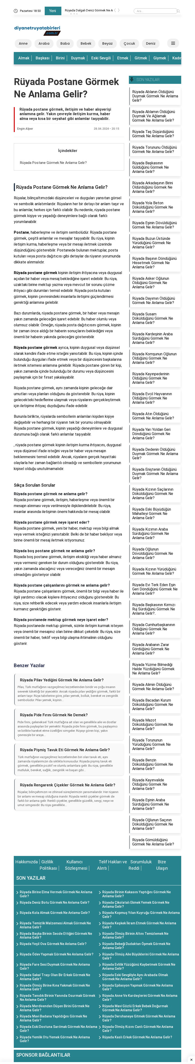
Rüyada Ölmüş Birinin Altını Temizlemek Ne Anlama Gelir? (135, 936)
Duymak (78, 58)
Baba (65, 43)
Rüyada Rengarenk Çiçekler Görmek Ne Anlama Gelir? (67, 785)
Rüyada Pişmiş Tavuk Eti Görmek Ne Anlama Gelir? (65, 750)
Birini (60, 58)
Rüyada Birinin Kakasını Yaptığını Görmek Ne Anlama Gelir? (136, 894)
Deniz (151, 43)
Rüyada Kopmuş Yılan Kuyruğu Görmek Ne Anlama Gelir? (141, 915)
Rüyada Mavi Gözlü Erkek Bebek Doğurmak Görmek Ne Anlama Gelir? (135, 1008)
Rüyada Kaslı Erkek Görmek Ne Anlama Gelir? (137, 1037)
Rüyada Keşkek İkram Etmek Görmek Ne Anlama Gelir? (139, 925)
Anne (23, 43)
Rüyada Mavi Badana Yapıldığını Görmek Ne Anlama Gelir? (53, 1018)
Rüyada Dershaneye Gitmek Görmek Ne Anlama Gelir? (138, 1018)
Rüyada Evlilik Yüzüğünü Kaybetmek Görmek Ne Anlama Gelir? (138, 966)
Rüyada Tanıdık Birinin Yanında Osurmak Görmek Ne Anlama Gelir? (57, 998)
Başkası (42, 58)
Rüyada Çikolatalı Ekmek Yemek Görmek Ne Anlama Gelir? (135, 904)
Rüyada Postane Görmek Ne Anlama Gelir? (53, 163)
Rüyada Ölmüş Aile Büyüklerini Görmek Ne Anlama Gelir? (140, 956)
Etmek (122, 58)
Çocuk (129, 43)
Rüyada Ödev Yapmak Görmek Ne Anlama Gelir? (56, 954)
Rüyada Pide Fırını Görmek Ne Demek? (54, 715)
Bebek (86, 43)
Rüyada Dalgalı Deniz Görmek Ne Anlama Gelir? (91, 11)
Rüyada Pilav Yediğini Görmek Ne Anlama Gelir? (62, 680)
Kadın (177, 58)
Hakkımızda (26, 861)
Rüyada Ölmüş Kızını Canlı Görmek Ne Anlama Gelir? (137, 1029)
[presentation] (115, 11)
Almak (23, 58)
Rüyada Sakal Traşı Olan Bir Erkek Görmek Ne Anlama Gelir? (55, 977)
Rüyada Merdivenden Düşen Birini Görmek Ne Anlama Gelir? (54, 1008)
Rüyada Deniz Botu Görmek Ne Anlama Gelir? (54, 902)
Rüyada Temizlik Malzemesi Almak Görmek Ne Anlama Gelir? (55, 925)
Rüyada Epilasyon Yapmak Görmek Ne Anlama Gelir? (137, 987)
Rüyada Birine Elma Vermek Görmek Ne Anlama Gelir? (56, 894)
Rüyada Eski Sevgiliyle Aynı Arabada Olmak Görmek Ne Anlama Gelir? (135, 977)
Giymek (159, 58)
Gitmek (141, 58)
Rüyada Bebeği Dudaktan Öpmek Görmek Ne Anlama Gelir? (136, 946)
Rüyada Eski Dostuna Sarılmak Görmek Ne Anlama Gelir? (58, 1029)
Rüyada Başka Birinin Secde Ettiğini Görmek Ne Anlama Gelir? (56, 936)
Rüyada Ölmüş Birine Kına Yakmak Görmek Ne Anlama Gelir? (55, 987)
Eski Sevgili (101, 58)
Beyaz (107, 43)
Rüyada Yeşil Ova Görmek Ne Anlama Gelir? (53, 944)
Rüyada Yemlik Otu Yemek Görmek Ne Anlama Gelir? (55, 1039)
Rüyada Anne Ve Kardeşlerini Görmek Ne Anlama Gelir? (139, 998)
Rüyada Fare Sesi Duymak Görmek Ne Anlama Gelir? (55, 966)
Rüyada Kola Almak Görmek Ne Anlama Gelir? (55, 913)
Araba (44, 43)
